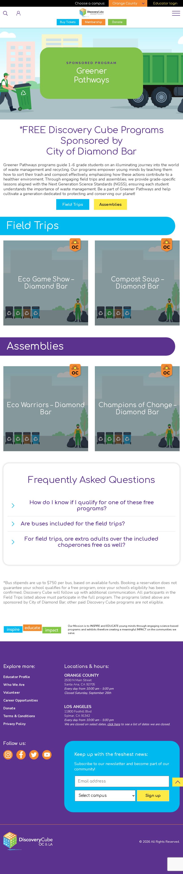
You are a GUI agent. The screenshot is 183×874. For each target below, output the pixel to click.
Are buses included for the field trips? (73, 524)
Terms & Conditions (19, 716)
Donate (9, 708)
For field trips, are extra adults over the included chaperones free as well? (91, 542)
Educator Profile (16, 677)
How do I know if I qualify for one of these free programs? (91, 506)
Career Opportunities (20, 700)
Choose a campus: (90, 3)
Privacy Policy (14, 724)
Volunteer (11, 692)
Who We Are (14, 685)
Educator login (165, 3)
